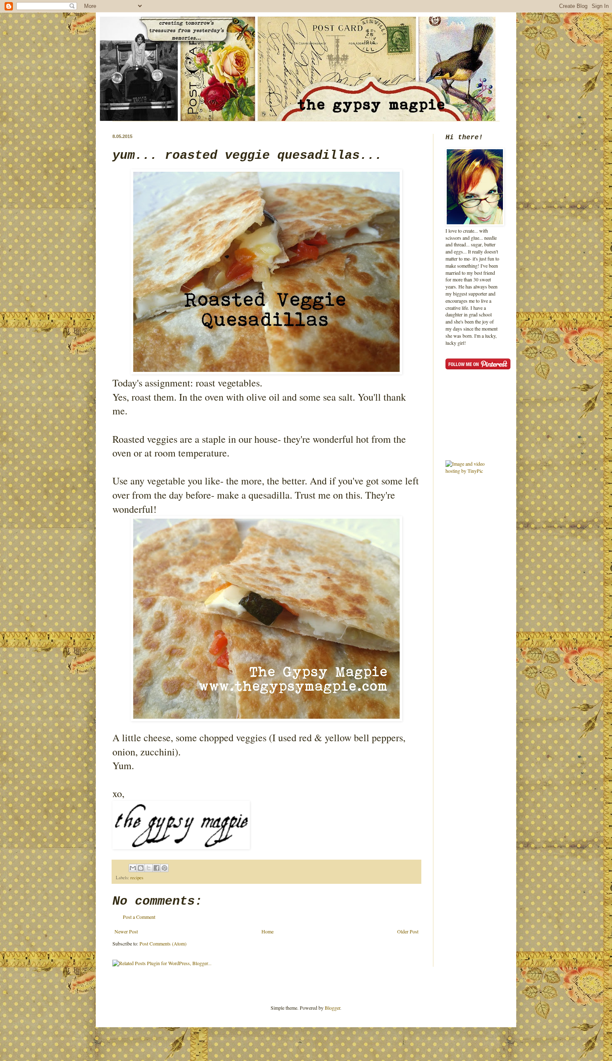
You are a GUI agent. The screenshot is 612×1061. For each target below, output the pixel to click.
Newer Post (126, 931)
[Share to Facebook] (156, 868)
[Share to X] (148, 868)
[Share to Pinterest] (164, 868)
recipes (136, 877)
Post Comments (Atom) (163, 943)
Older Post (407, 931)
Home (267, 931)
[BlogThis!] (141, 868)
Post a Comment (139, 916)
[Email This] (133, 868)
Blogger (332, 1007)
